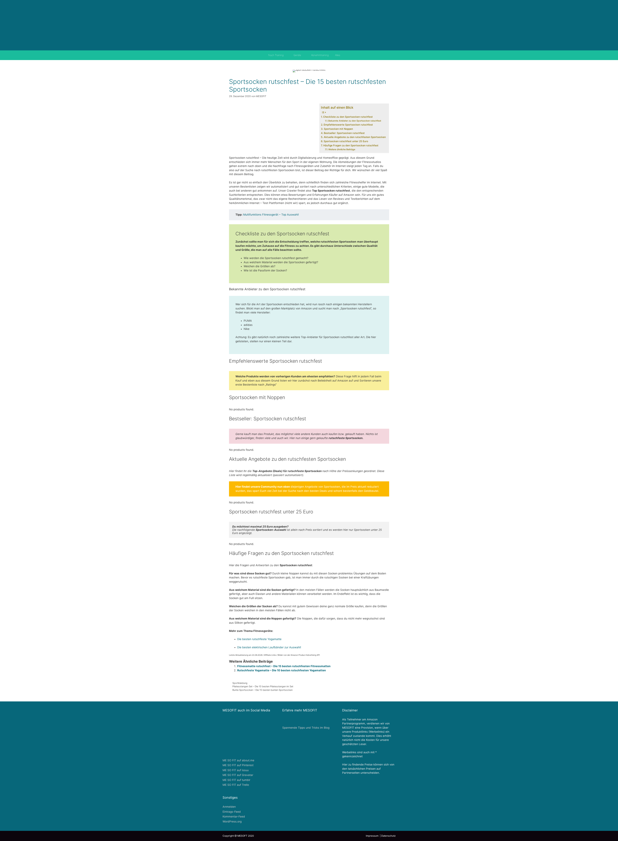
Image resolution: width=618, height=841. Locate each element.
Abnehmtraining (320, 55)
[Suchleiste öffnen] (348, 55)
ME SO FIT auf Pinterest (238, 765)
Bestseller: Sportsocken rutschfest (344, 133)
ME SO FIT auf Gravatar (238, 775)
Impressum (373, 835)
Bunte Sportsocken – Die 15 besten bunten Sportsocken (262, 690)
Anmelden (229, 806)
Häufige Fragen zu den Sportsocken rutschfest (350, 145)
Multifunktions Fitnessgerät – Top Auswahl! (271, 214)
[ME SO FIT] (309, 25)
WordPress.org (232, 821)
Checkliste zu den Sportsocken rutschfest (348, 116)
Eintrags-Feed (232, 811)
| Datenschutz (388, 835)
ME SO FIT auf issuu (236, 770)
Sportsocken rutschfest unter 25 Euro (346, 141)
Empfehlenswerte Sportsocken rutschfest (348, 124)
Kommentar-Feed (234, 816)
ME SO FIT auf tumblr (236, 780)
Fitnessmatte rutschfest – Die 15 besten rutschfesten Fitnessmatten (284, 666)
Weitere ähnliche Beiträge (341, 149)
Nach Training (276, 55)
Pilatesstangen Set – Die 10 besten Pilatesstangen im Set (262, 686)
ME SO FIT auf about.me (238, 760)
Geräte (297, 55)
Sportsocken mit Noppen (338, 128)
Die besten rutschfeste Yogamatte (259, 639)
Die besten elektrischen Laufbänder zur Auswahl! (269, 647)
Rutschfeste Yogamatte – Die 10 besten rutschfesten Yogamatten (281, 670)
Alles (337, 55)
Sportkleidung (239, 683)
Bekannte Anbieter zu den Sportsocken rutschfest (354, 120)
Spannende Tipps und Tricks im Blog (305, 727)
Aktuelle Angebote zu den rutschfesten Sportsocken (355, 137)
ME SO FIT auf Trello (236, 784)
